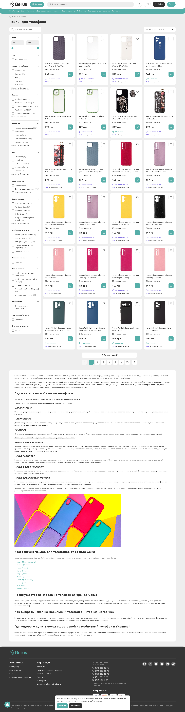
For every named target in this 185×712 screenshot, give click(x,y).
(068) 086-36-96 (102, 674)
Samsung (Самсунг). (25, 580)
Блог (23, 11)
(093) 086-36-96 (102, 671)
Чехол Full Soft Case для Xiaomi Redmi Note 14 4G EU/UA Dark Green (58, 329)
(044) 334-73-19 (101, 677)
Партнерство (15, 670)
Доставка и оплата (44, 11)
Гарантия (30, 11)
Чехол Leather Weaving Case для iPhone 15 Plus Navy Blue (91, 171)
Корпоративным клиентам (99, 11)
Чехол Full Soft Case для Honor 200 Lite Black (159, 329)
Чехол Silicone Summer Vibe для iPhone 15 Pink (58, 276)
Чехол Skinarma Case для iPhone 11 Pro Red (58, 171)
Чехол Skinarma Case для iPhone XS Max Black (159, 118)
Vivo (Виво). (22, 586)
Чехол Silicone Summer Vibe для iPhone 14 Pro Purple (92, 223)
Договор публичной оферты (49, 684)
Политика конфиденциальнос (49, 670)
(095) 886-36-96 (102, 668)
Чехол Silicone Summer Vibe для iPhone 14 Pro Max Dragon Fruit (125, 171)
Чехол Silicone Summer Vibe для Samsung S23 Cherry (125, 276)
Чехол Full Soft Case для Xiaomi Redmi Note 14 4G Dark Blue (92, 329)
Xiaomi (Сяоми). (23, 589)
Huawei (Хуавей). (24, 565)
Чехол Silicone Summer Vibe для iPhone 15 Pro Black (159, 223)
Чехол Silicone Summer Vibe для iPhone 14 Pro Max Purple (159, 171)
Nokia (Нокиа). (23, 571)
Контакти (41, 667)
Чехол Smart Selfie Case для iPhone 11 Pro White (124, 65)
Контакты (116, 11)
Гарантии (41, 677)
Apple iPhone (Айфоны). (26, 562)
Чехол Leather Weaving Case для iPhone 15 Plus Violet (57, 65)
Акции (57, 11)
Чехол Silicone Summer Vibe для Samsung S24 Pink (159, 276)
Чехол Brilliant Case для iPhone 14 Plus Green (91, 118)
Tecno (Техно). (23, 583)
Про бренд (14, 11)
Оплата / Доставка (45, 674)
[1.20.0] (18, 4)
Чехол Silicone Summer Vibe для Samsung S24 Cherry (92, 276)
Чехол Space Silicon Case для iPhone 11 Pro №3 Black (124, 118)
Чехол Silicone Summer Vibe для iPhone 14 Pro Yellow (125, 223)
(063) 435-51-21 (101, 680)
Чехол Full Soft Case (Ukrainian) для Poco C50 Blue (159, 65)
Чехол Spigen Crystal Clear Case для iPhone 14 (92, 65)
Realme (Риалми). (24, 577)
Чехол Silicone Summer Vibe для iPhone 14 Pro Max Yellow (58, 223)
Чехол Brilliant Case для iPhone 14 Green (58, 118)
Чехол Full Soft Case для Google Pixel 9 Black (125, 329)
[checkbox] (25, 59)
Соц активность (68, 11)
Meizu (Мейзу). (22, 568)
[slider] (25, 48)
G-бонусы (81, 11)
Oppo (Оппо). (22, 574)
